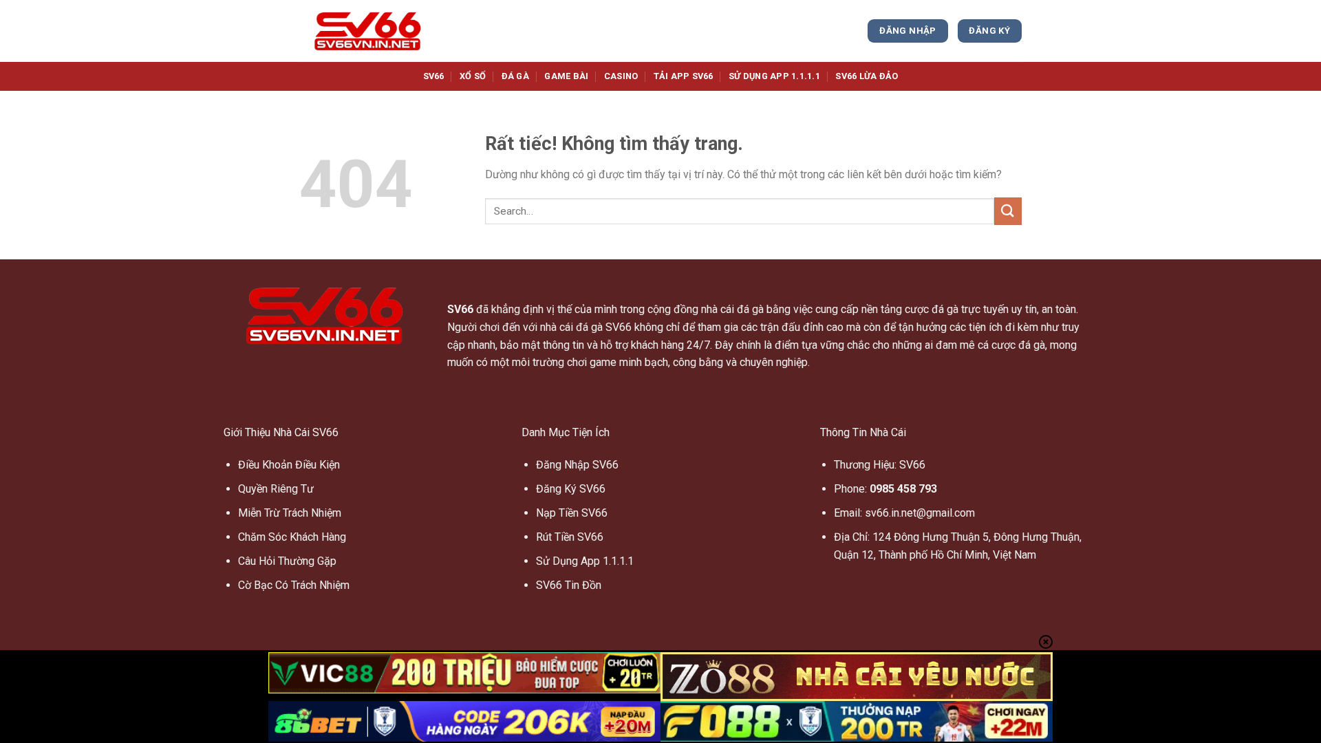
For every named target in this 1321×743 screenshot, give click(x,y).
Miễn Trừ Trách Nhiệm (289, 512)
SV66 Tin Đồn (568, 585)
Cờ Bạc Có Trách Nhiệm (294, 585)
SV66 (433, 76)
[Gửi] (1008, 210)
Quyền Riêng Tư (276, 488)
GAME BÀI (566, 76)
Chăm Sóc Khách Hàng (292, 536)
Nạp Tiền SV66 (572, 512)
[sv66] (368, 31)
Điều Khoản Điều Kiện (289, 464)
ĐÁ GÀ (515, 76)
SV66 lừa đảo (866, 76)
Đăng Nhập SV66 (577, 464)
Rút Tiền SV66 (569, 536)
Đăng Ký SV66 (570, 488)
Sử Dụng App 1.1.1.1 (585, 561)
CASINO (621, 76)
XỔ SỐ (473, 76)
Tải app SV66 (683, 76)
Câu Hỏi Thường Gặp (287, 561)
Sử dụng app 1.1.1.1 (774, 76)
